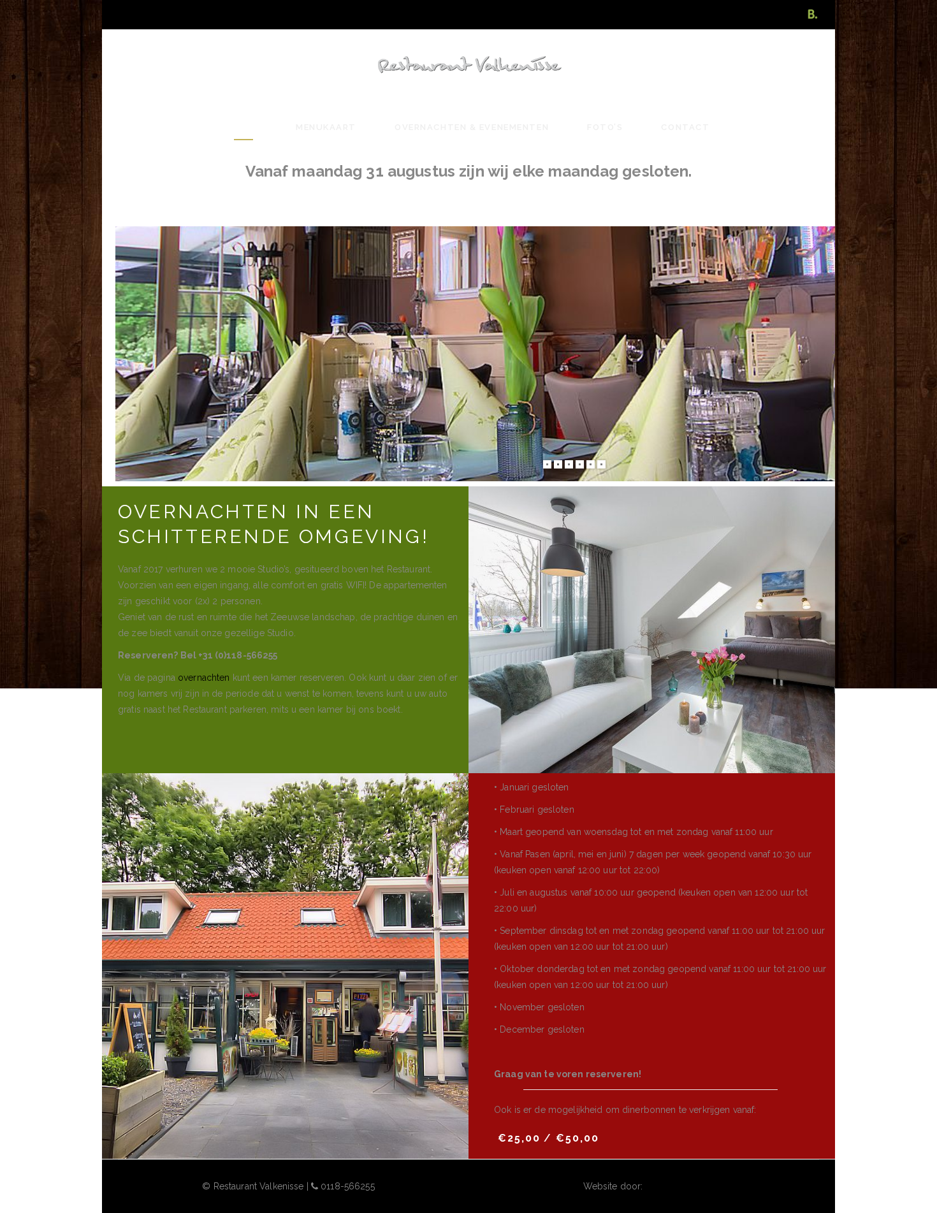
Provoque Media (680, 1186)
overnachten (204, 677)
